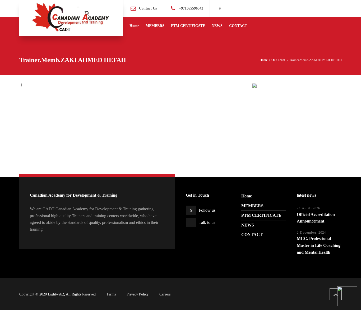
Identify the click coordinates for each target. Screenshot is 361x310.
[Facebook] (220, 9)
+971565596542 (191, 8)
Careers (164, 294)
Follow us (207, 210)
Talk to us (207, 222)
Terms (111, 294)
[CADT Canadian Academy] (71, 18)
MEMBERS (252, 205)
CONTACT (252, 234)
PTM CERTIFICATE (261, 215)
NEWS (247, 225)
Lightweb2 (56, 294)
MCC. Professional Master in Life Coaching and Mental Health (318, 245)
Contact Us (148, 8)
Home (246, 196)
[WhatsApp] (227, 9)
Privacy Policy (138, 294)
